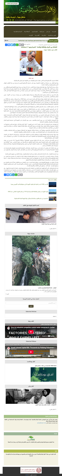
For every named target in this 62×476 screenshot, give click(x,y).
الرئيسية (54, 31)
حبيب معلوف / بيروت (49, 50)
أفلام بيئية (37, 35)
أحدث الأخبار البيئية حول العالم (31, 205)
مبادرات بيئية (31, 233)
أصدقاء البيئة (27, 31)
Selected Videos (31, 341)
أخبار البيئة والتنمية (18, 31)
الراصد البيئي (35, 31)
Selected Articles (31, 311)
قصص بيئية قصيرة (52, 35)
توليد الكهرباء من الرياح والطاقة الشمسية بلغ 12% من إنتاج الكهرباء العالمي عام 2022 (28, 191)
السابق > (54, 228)
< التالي (50, 228)
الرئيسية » (54, 44)
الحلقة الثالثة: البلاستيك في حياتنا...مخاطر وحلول (45, 365)
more (54, 316)
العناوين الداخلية (43, 44)
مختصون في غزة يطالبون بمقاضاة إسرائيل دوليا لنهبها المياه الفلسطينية (31, 198)
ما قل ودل (44, 35)
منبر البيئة (42, 31)
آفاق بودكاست (31, 361)
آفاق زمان (31, 386)
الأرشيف (31, 35)
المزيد (7, 294)
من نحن (48, 31)
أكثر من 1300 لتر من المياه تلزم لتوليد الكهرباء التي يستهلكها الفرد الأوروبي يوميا (29, 184)
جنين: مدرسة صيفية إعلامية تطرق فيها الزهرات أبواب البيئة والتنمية (33, 40)
